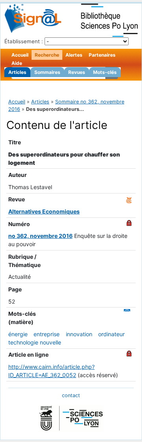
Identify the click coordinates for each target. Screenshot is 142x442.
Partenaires (102, 55)
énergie (18, 334)
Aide (16, 63)
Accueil (19, 55)
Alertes (73, 55)
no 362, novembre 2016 (40, 235)
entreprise (47, 334)
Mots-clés (105, 72)
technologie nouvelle (34, 342)
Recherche (47, 55)
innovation (79, 334)
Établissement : (23, 41)
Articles (17, 72)
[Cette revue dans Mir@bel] (129, 199)
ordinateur (111, 334)
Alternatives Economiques (44, 211)
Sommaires (47, 72)
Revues (76, 72)
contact (71, 395)
